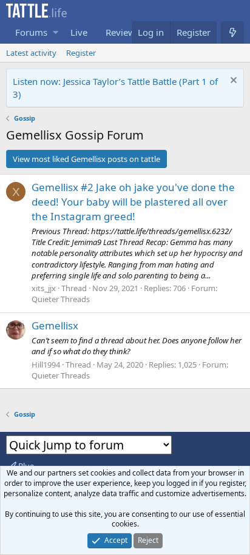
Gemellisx (55, 325)
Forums (31, 32)
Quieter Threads (61, 299)
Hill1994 (46, 364)
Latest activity (31, 52)
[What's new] (232, 32)
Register (81, 52)
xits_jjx (44, 288)
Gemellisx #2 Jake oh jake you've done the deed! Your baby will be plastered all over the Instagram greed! (133, 201)
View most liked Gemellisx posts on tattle (86, 158)
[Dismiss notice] (232, 81)
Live (78, 32)
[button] (55, 32)
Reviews (123, 32)
